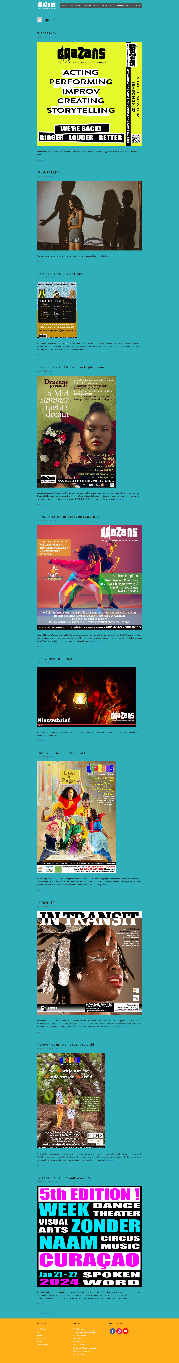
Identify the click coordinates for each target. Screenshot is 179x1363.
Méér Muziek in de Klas (82, 1351)
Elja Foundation (79, 1342)
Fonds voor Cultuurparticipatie (84, 1348)
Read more (89, 349)
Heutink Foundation (80, 1335)
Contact (40, 1335)
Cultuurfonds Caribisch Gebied (85, 1332)
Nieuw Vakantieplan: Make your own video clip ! (71, 516)
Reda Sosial (77, 1338)
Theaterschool (75, 5)
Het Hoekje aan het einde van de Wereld (65, 1044)
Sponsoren (136, 5)
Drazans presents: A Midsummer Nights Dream (70, 367)
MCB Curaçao (78, 1354)
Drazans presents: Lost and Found (61, 273)
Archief (42, 160)
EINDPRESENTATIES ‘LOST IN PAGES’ (62, 753)
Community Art (106, 5)
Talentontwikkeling (90, 5)
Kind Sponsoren (79, 1329)
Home (64, 5)
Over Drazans (42, 1329)
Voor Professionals (122, 5)
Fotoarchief (41, 1338)
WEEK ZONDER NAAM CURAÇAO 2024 (64, 1177)
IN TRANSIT (45, 902)
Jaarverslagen (42, 1345)
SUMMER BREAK (49, 172)
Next (47, 1313)
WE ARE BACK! (47, 33)
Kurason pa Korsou (80, 1345)
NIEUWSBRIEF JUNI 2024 (54, 659)
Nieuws (40, 1342)
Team (39, 1332)
